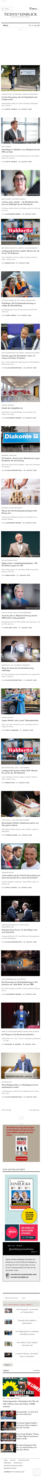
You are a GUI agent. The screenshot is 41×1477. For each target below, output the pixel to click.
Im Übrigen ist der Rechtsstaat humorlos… (19, 1034)
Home (5, 1460)
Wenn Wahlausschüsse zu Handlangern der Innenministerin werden (20, 1085)
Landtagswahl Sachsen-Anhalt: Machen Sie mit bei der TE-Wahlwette (20, 251)
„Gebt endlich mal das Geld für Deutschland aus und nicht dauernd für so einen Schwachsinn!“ (21, 876)
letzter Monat (25, 1304)
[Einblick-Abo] (21, 1199)
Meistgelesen (11, 1298)
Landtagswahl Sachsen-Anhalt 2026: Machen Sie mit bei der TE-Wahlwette (20, 771)
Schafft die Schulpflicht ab (12, 408)
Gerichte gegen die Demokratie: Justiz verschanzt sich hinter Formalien (19, 356)
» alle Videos (36, 1370)
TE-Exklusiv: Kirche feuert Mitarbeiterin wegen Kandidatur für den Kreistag (21, 459)
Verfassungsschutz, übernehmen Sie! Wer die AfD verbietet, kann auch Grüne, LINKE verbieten (21, 1404)
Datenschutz (18, 1463)
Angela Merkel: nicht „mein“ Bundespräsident (20, 720)
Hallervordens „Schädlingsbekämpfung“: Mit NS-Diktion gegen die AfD (19, 564)
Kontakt (13, 1460)
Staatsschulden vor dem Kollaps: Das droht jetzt (26, 1413)
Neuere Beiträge (34, 1110)
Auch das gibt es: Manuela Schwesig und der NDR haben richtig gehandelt (19, 616)
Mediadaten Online (10, 1468)
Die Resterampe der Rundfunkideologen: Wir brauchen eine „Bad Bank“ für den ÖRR (20, 983)
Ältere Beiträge (6, 1110)
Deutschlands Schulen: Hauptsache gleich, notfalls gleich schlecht (20, 823)
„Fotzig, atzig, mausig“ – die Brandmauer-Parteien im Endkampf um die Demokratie (20, 202)
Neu (24, 1298)
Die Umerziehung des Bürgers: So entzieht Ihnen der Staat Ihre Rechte (26, 1447)
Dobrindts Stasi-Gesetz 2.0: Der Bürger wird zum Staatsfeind (19, 930)
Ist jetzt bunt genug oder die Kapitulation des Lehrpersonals (20, 98)
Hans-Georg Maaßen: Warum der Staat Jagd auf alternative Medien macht (27, 1436)
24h (4, 1304)
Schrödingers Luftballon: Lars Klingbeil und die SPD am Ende (21, 150)
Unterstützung (23, 1460)
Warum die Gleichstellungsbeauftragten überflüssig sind (20, 511)
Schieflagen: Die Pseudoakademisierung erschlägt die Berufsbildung (19, 304)
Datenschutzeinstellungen (13, 1465)
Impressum (7, 1463)
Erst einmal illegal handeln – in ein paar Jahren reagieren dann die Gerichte (26, 1425)
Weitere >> (8, 1365)
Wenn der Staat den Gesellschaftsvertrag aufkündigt (18, 669)
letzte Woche (13, 1304)
